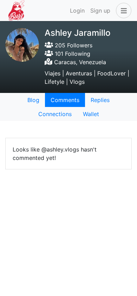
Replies (100, 99)
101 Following (71, 53)
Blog (33, 99)
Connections (55, 113)
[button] (122, 10)
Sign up (100, 10)
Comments (65, 99)
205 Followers (72, 45)
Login (77, 10)
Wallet (91, 113)
